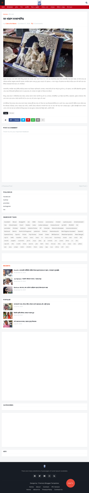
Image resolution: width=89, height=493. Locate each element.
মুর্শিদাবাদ (80, 244)
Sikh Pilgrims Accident (68, 231)
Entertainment (78, 222)
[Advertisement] (19, 365)
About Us (36, 490)
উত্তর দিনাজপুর (57, 237)
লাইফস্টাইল (28, 247)
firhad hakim (13, 225)
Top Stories (32, 234)
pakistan (37, 231)
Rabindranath (54, 231)
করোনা (3, 7)
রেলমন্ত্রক (16, 247)
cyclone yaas (67, 222)
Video (47, 234)
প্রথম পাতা (31, 244)
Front (21, 225)
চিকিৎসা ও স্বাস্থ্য (61, 7)
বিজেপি (41, 244)
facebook (6, 197)
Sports (17, 234)
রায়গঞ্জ (10, 247)
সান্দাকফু (41, 247)
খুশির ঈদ (28, 241)
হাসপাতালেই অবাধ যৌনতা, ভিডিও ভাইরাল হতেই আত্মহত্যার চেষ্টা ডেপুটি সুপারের (32, 304)
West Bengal (79, 234)
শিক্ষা (21, 7)
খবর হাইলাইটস (21, 241)
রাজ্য (5, 247)
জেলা (56, 241)
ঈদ (42, 237)
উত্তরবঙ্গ (65, 237)
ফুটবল (16, 7)
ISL (77, 225)
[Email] (38, 120)
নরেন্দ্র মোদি (6, 244)
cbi (29, 222)
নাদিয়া (13, 244)
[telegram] (44, 259)
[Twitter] (23, 120)
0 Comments (38, 24)
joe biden (7, 228)
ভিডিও (59, 244)
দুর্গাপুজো (53, 7)
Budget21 (22, 222)
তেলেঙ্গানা (61, 241)
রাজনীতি (27, 7)
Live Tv (70, 483)
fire (5, 225)
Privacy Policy (47, 490)
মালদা (74, 244)
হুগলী (62, 247)
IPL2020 (10, 7)
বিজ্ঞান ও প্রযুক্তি (35, 7)
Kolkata (22, 228)
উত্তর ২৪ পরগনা (48, 237)
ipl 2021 (64, 225)
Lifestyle (46, 228)
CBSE (33, 222)
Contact (46, 487)
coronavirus (49, 222)
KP (40, 228)
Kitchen (15, 228)
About (38, 487)
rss (4, 210)
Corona (40, 222)
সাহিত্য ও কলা (44, 7)
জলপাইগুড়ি (50, 241)
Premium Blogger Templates (48, 483)
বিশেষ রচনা (69, 7)
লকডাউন (22, 247)
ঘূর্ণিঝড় (40, 241)
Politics (44, 231)
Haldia (28, 225)
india (34, 225)
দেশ (72, 241)
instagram (7, 206)
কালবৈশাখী (6, 241)
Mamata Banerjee (57, 228)
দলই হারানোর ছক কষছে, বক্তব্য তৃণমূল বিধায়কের (25, 321)
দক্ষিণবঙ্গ (67, 241)
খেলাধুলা (34, 241)
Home (5, 14)
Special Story (8, 234)
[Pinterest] (28, 120)
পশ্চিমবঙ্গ (24, 244)
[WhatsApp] (33, 120)
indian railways (43, 225)
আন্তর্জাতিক (18, 237)
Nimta (14, 231)
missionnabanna (71, 228)
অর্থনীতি (12, 237)
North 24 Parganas (25, 231)
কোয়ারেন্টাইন (13, 241)
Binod (14, 222)
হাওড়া (51, 247)
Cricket (58, 222)
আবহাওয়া (25, 237)
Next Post (82, 186)
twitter (5, 200)
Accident (7, 222)
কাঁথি (81, 237)
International (55, 225)
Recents (6, 266)
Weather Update (67, 234)
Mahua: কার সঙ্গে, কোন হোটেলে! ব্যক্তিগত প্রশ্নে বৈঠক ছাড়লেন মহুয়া (31, 288)
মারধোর (69, 244)
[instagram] (44, 258)
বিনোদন (47, 244)
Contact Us (58, 490)
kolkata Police (32, 228)
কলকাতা (75, 237)
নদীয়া (77, 241)
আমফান (31, 237)
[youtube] (44, 257)
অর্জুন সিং (6, 237)
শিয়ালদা (35, 247)
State (24, 234)
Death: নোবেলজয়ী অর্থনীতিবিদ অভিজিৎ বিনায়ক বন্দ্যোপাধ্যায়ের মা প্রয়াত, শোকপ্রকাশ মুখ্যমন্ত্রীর (36, 270)
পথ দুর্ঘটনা (18, 244)
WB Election (55, 234)
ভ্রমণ (64, 244)
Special (80, 231)
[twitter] (44, 255)
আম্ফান (37, 237)
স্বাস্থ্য (46, 247)
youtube (6, 203)
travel (41, 234)
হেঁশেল (67, 247)
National (7, 231)
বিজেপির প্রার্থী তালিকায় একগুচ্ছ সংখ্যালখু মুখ (24, 313)
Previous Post (7, 186)
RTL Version (56, 487)
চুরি (44, 241)
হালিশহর (57, 247)
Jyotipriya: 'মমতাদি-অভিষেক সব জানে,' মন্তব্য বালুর (27, 279)
